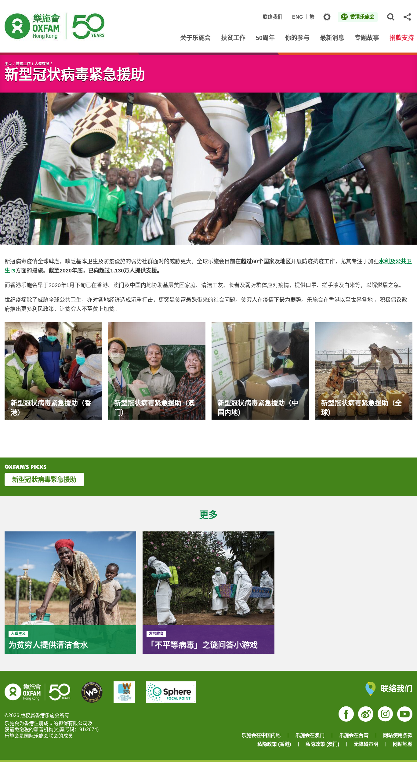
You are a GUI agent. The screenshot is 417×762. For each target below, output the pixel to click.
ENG (297, 17)
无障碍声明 (366, 744)
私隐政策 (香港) (274, 744)
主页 (8, 64)
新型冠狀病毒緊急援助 (44, 479)
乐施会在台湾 (353, 735)
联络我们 (272, 17)
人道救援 (41, 64)
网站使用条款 (397, 735)
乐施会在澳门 (310, 735)
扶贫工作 (23, 64)
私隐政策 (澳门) (322, 744)
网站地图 (402, 744)
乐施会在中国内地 (261, 735)
